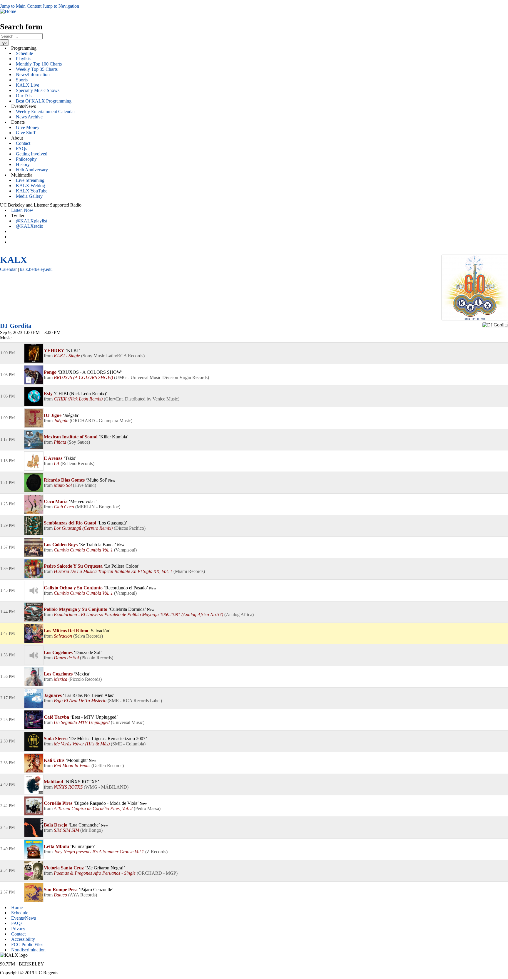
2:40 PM (7, 784)
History (23, 164)
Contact (23, 143)
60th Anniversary (32, 169)
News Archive (29, 116)
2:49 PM (7, 849)
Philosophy (26, 159)
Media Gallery (29, 196)
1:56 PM (7, 676)
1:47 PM (7, 633)
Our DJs (23, 95)
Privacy (18, 928)
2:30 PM (7, 741)
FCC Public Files (27, 944)
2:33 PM (7, 763)
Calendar (8, 269)
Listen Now (22, 210)
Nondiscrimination (28, 949)
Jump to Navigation (61, 6)
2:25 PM (7, 720)
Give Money (27, 127)
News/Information (33, 74)
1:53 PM (7, 655)
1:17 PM (7, 439)
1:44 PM (7, 612)
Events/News (23, 918)
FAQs (21, 148)
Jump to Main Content (20, 6)
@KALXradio (29, 226)
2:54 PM (7, 870)
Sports (22, 79)
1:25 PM (7, 504)
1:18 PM (7, 461)
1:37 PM (7, 547)
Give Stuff (25, 132)
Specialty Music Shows (37, 90)
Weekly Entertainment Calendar (45, 111)
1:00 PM (7, 353)
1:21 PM (7, 482)
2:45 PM (7, 827)
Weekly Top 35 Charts (37, 69)
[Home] (8, 11)
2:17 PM (7, 698)
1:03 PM (7, 375)
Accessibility (23, 939)
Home (17, 907)
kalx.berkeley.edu (36, 269)
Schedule (24, 53)
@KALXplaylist (31, 220)
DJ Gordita (15, 325)
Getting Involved (31, 153)
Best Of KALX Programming (43, 100)
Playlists (23, 58)
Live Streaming (30, 180)
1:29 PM (7, 525)
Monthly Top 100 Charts (39, 63)
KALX (13, 259)
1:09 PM (7, 418)
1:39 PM (7, 568)
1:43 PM (7, 590)
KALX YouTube (31, 190)
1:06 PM (7, 396)
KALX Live (27, 85)
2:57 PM (7, 892)
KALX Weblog (30, 185)
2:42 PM (7, 806)
